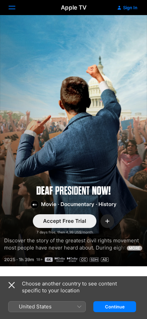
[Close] (12, 285)
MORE (134, 248)
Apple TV (73, 7)
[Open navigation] (16, 7)
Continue (115, 306)
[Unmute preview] (128, 28)
